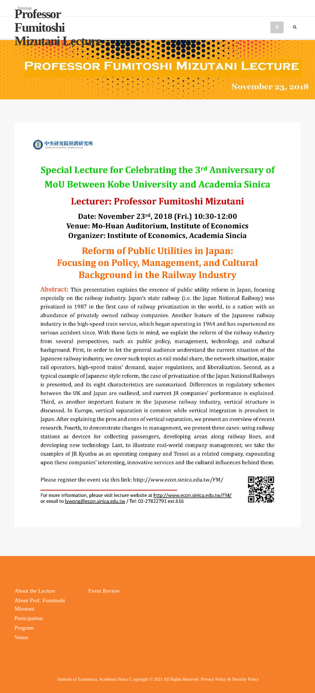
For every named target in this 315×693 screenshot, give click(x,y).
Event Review (104, 591)
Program (24, 628)
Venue (21, 637)
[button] (304, 686)
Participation (28, 618)
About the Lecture (34, 591)
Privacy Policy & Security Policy (230, 679)
